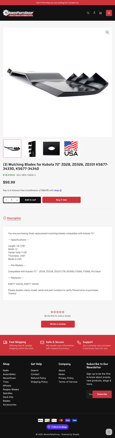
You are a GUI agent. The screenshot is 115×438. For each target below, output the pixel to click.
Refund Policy (38, 378)
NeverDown (9, 378)
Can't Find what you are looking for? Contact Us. (57, 3)
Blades (6, 400)
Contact (35, 374)
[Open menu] (109, 13)
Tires (6, 381)
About (62, 370)
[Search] (88, 13)
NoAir (6, 370)
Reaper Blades (11, 389)
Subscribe (102, 394)
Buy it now (61, 200)
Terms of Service (68, 381)
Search (35, 370)
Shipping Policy (39, 381)
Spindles (7, 393)
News (62, 374)
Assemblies (9, 374)
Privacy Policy (66, 378)
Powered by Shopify (70, 434)
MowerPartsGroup (52, 434)
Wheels (7, 385)
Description (14, 218)
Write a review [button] (58, 324)
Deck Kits (8, 397)
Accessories (9, 404)
